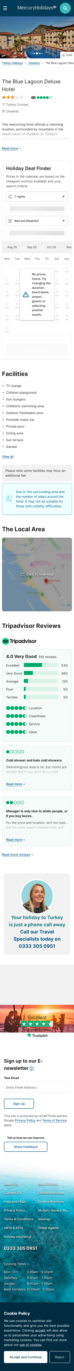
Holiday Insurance (17, 1237)
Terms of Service (54, 1120)
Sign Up (19, 1104)
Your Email (11, 1078)
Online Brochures (51, 1193)
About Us (11, 1184)
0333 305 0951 (37, 946)
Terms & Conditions (19, 1219)
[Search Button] (65, 8)
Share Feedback (26, 1147)
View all (7, 456)
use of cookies (30, 1345)
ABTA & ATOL (14, 1228)
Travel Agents (48, 1228)
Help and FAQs (15, 1202)
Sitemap (44, 1219)
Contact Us (12, 1193)
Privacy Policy (25, 1120)
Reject (59, 1357)
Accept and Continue (26, 1357)
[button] (37, 37)
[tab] (12, 247)
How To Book (48, 1184)
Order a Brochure (51, 1202)
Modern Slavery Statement (54, 1210)
